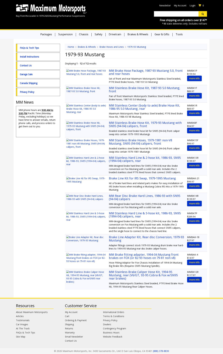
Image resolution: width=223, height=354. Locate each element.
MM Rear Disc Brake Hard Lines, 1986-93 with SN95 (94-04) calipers (144, 197)
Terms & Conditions (113, 316)
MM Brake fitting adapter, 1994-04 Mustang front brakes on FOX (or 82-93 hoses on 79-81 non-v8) (144, 256)
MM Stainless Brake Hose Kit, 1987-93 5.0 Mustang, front (144, 89)
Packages (46, 34)
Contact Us (26, 65)
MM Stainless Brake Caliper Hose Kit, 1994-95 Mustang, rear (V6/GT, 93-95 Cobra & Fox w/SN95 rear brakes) (143, 275)
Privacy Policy (27, 91)
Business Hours (111, 332)
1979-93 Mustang (136, 46)
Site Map (20, 336)
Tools (179, 34)
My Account (180, 5)
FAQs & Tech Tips (29, 47)
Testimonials (23, 320)
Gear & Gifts (162, 34)
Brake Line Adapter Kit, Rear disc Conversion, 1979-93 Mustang (146, 238)
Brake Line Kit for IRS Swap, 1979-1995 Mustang (142, 178)
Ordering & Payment (76, 320)
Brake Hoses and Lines (111, 46)
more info (194, 78)
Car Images (22, 324)
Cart (67, 316)
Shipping (69, 324)
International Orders (113, 312)
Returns (69, 328)
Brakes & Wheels (137, 34)
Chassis (83, 34)
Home (71, 46)
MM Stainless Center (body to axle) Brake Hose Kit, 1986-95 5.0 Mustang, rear (144, 107)
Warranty (70, 332)
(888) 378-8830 (161, 351)
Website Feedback (112, 336)
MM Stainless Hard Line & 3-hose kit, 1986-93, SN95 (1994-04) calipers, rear (145, 214)
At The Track (23, 328)
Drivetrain (115, 34)
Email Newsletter (74, 336)
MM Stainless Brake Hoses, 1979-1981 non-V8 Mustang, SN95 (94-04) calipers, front (140, 141)
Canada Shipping (28, 83)
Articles (20, 316)
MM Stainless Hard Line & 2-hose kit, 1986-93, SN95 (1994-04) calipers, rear (145, 159)
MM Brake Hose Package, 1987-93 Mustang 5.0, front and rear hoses (146, 72)
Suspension (65, 34)
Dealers (107, 324)
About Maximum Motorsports (32, 312)
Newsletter (165, 5)
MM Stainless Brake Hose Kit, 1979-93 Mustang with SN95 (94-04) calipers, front (145, 124)
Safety (98, 34)
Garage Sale (26, 74)
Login (192, 5)
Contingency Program (114, 328)
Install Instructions (29, 56)
